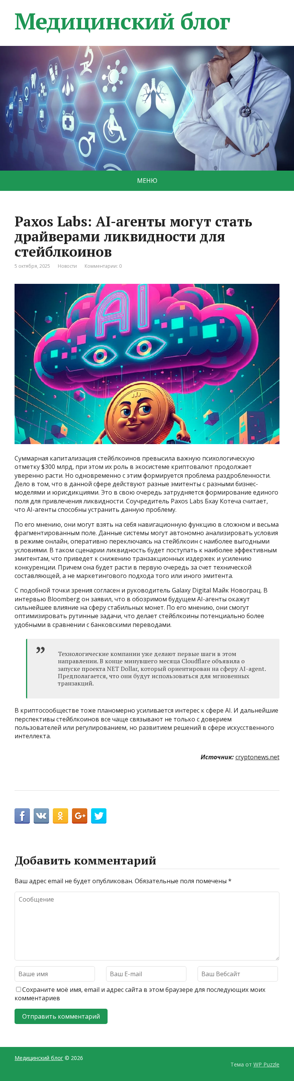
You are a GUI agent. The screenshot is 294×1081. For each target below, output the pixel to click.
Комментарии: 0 (103, 266)
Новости (67, 266)
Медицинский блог (122, 21)
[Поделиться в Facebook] (22, 816)
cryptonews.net (257, 757)
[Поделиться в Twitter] (98, 816)
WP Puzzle (266, 1064)
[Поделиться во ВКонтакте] (41, 816)
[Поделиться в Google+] (79, 816)
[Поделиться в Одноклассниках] (60, 816)
